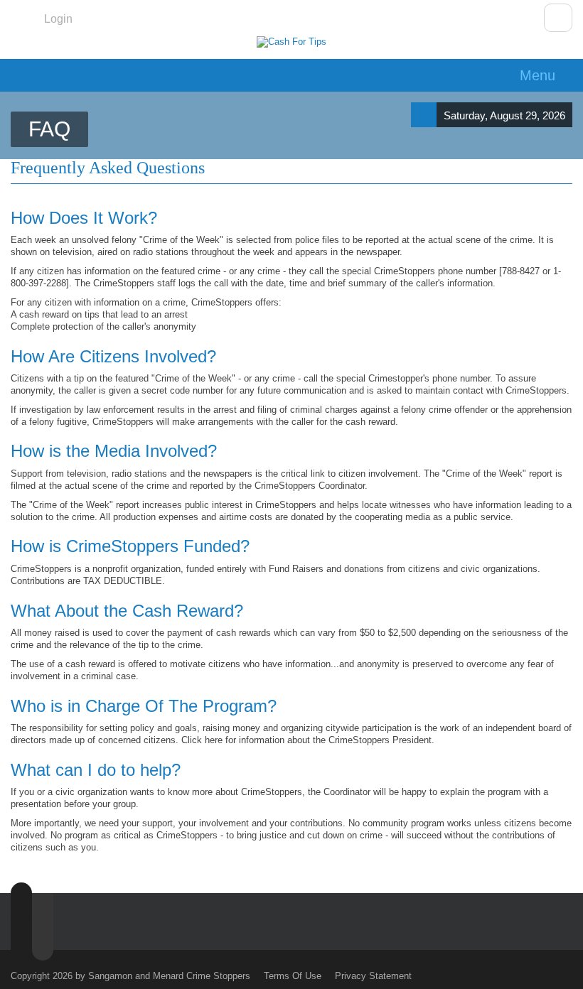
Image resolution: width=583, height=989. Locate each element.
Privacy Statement (373, 976)
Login (58, 19)
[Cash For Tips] (291, 42)
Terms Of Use (292, 976)
